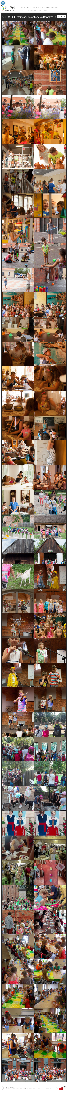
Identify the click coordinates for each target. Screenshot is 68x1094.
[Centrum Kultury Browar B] (9, 6)
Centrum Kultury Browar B (56, 1088)
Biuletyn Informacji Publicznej (63, 1088)
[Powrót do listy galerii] (61, 16)
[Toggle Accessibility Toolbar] (3, 3)
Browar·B (12, 1087)
